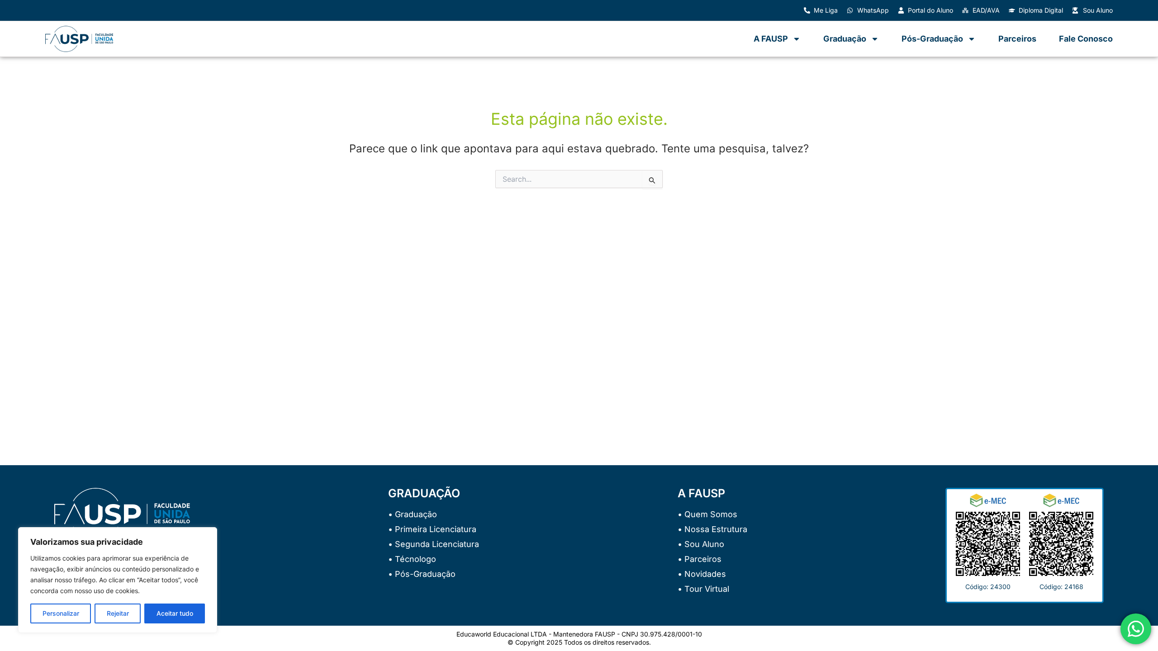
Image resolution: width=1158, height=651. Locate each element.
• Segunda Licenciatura (433, 544)
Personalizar (61, 613)
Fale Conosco (1086, 38)
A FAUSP (771, 38)
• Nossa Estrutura (712, 529)
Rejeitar (118, 613)
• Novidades (702, 574)
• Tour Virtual (703, 589)
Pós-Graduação (932, 38)
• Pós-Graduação (422, 574)
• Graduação (412, 514)
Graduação (844, 38)
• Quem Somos (707, 514)
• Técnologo (412, 559)
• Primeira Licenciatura (432, 529)
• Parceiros (699, 559)
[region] (117, 580)
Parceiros (1017, 38)
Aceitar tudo (175, 613)
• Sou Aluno (701, 544)
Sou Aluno (1098, 10)
